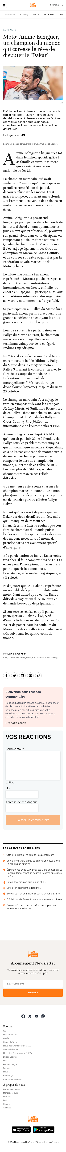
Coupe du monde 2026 (43, 15)
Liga (5, 1061)
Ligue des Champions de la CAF (17, 1046)
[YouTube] (36, 1016)
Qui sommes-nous (11, 1089)
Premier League (10, 1064)
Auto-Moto (9, 30)
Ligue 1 (6, 1072)
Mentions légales (10, 1093)
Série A (6, 1068)
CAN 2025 (24, 15)
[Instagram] (43, 1016)
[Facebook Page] (23, 1016)
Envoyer (33, 992)
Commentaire (15, 749)
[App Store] (21, 1129)
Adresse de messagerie (22, 802)
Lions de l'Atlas (10, 1035)
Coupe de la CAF (10, 1049)
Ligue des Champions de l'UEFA (17, 1053)
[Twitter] (30, 1016)
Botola (6, 1038)
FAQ (5, 1100)
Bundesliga (8, 1075)
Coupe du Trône (10, 1042)
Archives (7, 1108)
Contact (6, 1104)
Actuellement (9, 15)
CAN (5, 1031)
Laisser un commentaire (33, 820)
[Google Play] (43, 1129)
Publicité (7, 1097)
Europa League (10, 1057)
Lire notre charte (15, 723)
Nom (9, 788)
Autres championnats (12, 1079)
